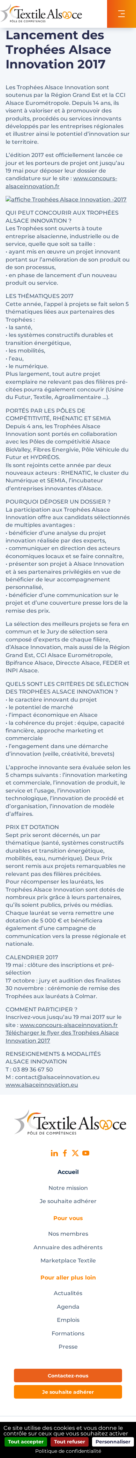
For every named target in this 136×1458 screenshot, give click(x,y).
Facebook (65, 1153)
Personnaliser (113, 1442)
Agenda (68, 1306)
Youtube (86, 1153)
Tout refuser (69, 1442)
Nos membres (68, 1234)
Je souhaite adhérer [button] (68, 1392)
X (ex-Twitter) (75, 1153)
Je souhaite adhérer (68, 1201)
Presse (68, 1346)
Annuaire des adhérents (68, 1247)
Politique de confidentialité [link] (68, 1451)
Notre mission (68, 1188)
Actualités (68, 1293)
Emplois (68, 1320)
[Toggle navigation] (121, 14)
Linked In (54, 1153)
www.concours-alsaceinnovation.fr (69, 1025)
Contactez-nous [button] (68, 1376)
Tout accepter (26, 1442)
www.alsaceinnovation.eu (42, 1085)
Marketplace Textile (68, 1260)
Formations (68, 1333)
